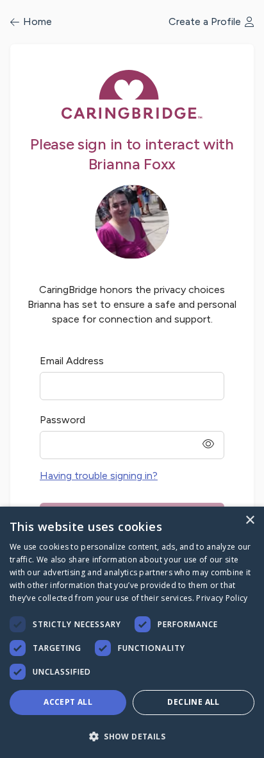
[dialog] (132, 632)
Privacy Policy (221, 598)
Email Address (72, 361)
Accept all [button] (68, 701)
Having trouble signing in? (99, 475)
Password (62, 420)
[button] (132, 736)
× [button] (249, 520)
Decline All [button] (193, 701)
